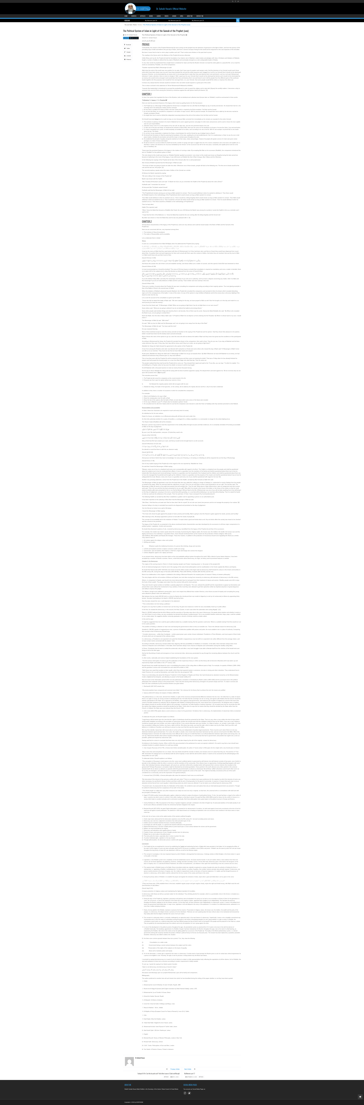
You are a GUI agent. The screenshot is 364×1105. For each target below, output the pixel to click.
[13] (235, 626)
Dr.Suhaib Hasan (132, 35)
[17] (189, 677)
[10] (218, 564)
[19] (170, 737)
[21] (184, 772)
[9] (193, 516)
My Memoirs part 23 (174, 20)
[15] (174, 662)
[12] (219, 609)
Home (125, 16)
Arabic (174, 16)
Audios (159, 16)
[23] (159, 792)
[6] (220, 477)
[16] (191, 672)
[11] (169, 593)
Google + (128, 52)
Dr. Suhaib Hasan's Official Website (171, 8)
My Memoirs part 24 (151, 20)
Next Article (187, 1069)
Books (151, 16)
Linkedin (128, 55)
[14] (173, 641)
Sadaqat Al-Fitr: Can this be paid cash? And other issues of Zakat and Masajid (159, 1073)
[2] (207, 90)
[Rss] (232, 1)
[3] (163, 167)
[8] (238, 502)
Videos (166, 16)
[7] (214, 494)
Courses (133, 16)
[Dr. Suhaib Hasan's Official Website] (138, 8)
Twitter (128, 48)
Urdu (181, 16)
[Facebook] (235, 1)
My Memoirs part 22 (198, 20)
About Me (190, 16)
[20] (156, 755)
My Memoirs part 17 (189, 1073)
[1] (232, 80)
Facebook (128, 44)
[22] (230, 783)
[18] (182, 708)
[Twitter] (238, 1)
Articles (142, 16)
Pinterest (128, 59)
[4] (189, 217)
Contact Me (199, 16)
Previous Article (175, 1069)
